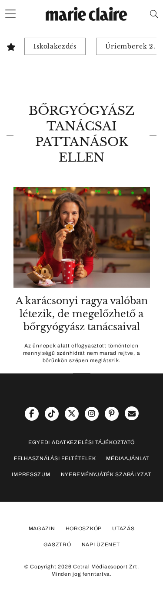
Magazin (42, 529)
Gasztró (57, 545)
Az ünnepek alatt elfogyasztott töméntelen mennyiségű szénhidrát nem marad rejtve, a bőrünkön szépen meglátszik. (81, 353)
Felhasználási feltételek (55, 458)
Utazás (123, 529)
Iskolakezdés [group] (55, 46)
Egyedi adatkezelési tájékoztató (81, 442)
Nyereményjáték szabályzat (106, 474)
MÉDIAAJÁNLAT (127, 458)
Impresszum (31, 474)
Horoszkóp (84, 529)
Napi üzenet (101, 545)
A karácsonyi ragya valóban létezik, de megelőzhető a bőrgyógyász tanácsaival (82, 314)
